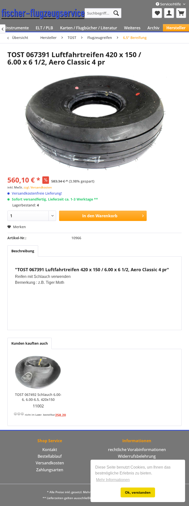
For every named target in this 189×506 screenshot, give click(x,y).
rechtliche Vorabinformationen (137, 449)
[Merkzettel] (157, 13)
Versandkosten (50, 463)
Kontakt (49, 449)
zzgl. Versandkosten (38, 187)
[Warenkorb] (181, 13)
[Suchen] (116, 13)
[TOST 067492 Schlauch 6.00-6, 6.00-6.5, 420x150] (38, 372)
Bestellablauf (50, 456)
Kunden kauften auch (29, 343)
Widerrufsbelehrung (137, 456)
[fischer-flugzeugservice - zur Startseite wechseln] (43, 14)
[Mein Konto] (169, 13)
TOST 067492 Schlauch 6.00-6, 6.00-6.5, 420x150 (38, 397)
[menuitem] (103, 13)
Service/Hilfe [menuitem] (170, 4)
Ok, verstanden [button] (138, 492)
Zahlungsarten (49, 469)
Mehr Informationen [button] (113, 480)
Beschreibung (22, 251)
